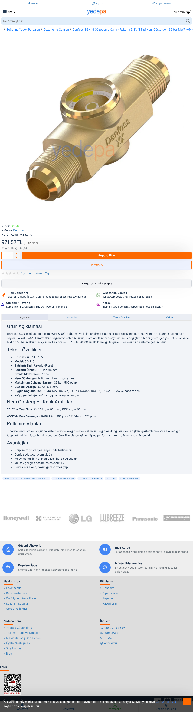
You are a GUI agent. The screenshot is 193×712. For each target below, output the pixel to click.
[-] (16, 257)
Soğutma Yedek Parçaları (23, 29)
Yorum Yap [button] (43, 273)
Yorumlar (72, 317)
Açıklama (25, 317)
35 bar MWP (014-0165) (90, 478)
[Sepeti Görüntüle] (188, 11)
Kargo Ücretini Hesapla (96, 283)
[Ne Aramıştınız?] (188, 21)
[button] (107, 255)
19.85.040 (111, 478)
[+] (16, 254)
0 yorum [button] (26, 273)
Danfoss (18, 230)
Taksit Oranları (121, 317)
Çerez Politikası (166, 702)
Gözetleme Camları (56, 29)
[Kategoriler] (4, 11)
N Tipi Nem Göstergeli (63, 478)
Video (169, 317)
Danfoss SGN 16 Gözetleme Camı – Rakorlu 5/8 (26, 478)
